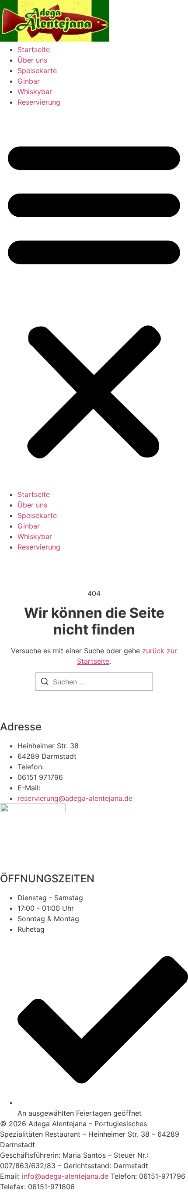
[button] (94, 298)
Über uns (32, 60)
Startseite (33, 49)
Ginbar (28, 81)
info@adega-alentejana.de (65, 1176)
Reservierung (38, 102)
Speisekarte (37, 70)
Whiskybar (34, 91)
